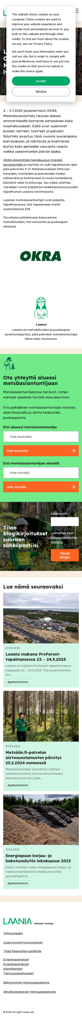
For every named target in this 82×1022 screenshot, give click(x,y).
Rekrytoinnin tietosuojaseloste (26, 982)
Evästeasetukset (16, 959)
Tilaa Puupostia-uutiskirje (22, 951)
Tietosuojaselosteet (18, 973)
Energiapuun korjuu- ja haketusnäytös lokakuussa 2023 (38, 858)
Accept (41, 81)
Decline (41, 91)
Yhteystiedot (13, 933)
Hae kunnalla (17, 450)
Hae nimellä (16, 487)
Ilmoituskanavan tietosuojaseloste (29, 992)
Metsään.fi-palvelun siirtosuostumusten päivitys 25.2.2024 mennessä (34, 757)
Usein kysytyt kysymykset (23, 942)
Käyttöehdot (12, 969)
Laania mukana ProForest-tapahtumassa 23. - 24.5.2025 (36, 657)
